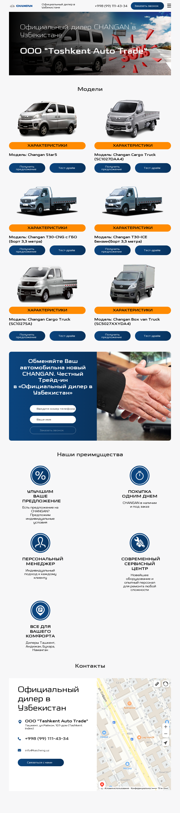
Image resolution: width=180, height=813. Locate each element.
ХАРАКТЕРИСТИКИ (47, 145)
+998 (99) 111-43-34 (111, 6)
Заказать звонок (146, 5)
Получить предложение (26, 168)
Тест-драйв (66, 167)
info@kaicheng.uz (37, 750)
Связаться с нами (40, 762)
